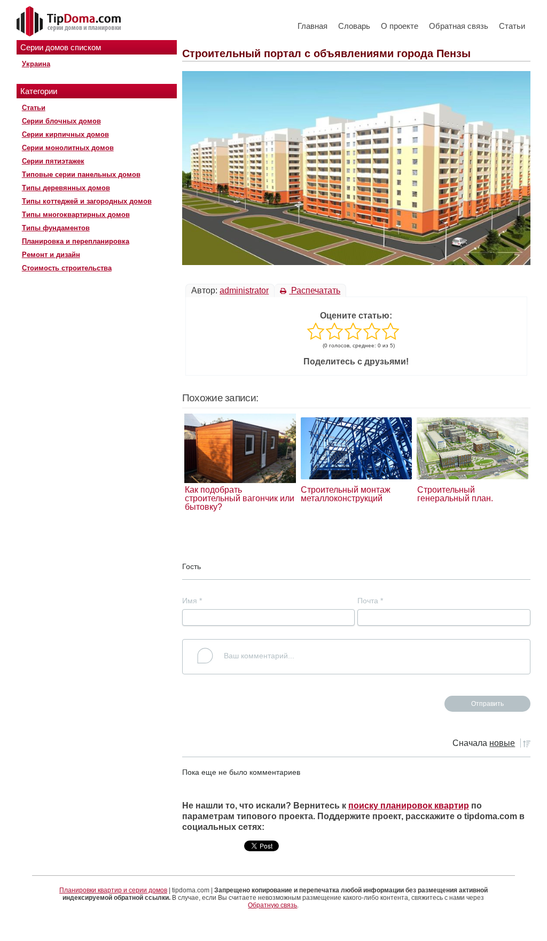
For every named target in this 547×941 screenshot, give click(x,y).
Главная (312, 25)
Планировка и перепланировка (75, 241)
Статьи (512, 25)
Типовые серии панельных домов (81, 174)
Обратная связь (458, 25)
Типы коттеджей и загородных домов (87, 201)
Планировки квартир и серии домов (113, 890)
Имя (192, 600)
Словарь (354, 25)
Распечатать (314, 290)
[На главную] (70, 22)
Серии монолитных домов (68, 148)
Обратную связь (272, 905)
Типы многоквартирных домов (76, 215)
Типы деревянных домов (66, 188)
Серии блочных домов (61, 121)
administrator (244, 290)
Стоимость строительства (67, 268)
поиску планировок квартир (408, 805)
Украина (36, 64)
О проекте (399, 25)
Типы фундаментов (56, 228)
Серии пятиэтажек (53, 161)
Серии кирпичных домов (65, 134)
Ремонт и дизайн (51, 255)
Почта (370, 600)
